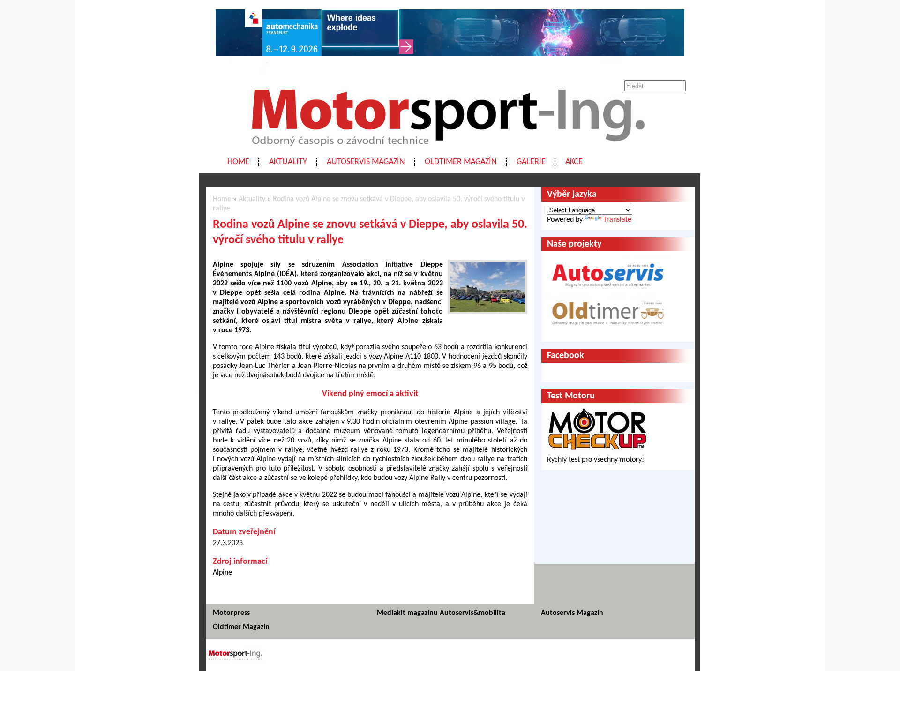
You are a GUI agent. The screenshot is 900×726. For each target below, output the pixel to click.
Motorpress (231, 613)
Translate (617, 220)
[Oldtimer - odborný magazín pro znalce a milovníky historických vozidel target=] (608, 331)
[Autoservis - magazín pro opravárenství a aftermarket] (608, 291)
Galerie (531, 161)
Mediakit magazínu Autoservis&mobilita (441, 613)
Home (238, 161)
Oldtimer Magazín (461, 161)
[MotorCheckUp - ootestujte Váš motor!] (597, 450)
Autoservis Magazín (366, 161)
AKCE (574, 161)
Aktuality (288, 161)
